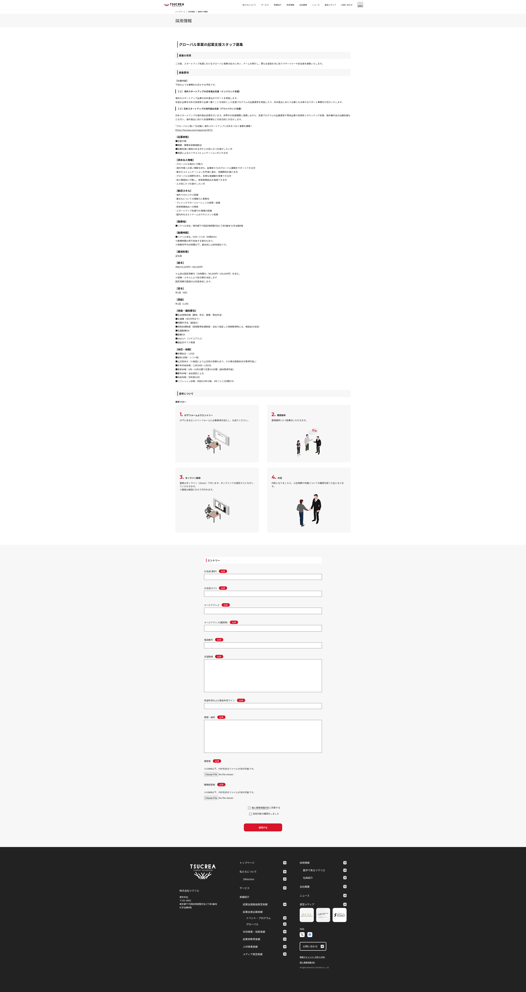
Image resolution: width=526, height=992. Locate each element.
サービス (265, 4)
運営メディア (330, 4)
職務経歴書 (209, 784)
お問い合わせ (347, 4)
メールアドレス (211, 605)
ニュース (316, 4)
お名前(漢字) (210, 571)
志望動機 (208, 656)
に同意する (266, 807)
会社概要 (303, 4)
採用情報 (290, 4)
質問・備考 (209, 717)
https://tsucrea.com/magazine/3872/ (194, 130)
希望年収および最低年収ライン (219, 700)
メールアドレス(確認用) (216, 622)
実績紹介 (277, 4)
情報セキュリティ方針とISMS (312, 957)
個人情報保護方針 (260, 807)
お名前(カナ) (210, 588)
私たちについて (249, 4)
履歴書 (207, 761)
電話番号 (208, 639)
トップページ (180, 11)
